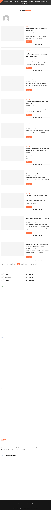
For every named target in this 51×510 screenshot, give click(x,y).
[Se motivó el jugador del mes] (12, 83)
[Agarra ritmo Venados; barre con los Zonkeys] (12, 177)
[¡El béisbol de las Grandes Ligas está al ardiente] (38, 467)
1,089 (26, 264)
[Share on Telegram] (39, 44)
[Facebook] (22, 3)
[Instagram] (26, 3)
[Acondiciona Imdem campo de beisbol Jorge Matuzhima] (12, 106)
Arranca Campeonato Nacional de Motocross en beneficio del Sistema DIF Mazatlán (37, 149)
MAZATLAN (12, 1)
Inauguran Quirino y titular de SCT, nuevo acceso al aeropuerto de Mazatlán (37, 245)
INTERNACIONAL (24, 1)
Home (2, 7)
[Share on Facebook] (35, 44)
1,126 (32, 264)
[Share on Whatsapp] (38, 44)
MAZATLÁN (28, 26)
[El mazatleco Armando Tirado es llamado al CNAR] (12, 223)
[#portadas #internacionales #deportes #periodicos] (13, 461)
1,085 (11, 264)
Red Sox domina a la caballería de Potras (36, 196)
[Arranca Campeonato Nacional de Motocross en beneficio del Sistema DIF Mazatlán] (12, 153)
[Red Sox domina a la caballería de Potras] (12, 200)
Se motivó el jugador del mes (33, 79)
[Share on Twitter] (36, 44)
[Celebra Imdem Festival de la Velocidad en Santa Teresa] (12, 33)
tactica (12, 16)
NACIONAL (17, 1)
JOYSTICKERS (37, 1)
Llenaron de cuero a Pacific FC (34, 126)
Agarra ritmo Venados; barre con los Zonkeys (38, 173)
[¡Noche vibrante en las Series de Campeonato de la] (13, 484)
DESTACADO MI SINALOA (31, 242)
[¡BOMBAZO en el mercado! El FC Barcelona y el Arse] (38, 486)
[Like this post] (33, 44)
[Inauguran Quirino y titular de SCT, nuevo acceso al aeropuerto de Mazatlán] (12, 249)
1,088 (22, 264)
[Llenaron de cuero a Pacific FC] (12, 130)
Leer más (28, 41)
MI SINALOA (31, 1)
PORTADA (6, 1)
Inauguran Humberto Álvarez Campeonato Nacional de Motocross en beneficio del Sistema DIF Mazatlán (37, 54)
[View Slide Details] (25, 286)
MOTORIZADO (44, 1)
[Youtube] (28, 3)
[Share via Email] (41, 44)
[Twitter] (24, 3)
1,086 (15, 264)
